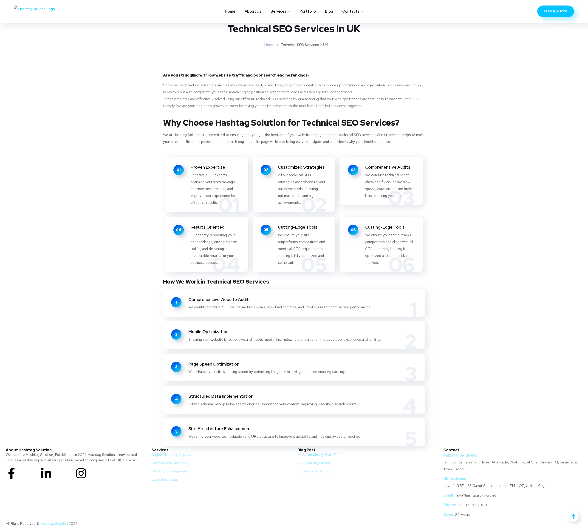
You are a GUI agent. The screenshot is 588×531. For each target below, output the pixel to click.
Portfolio (308, 11)
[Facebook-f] (11, 473)
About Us (253, 11)
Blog (329, 11)
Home (230, 11)
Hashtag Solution (54, 523)
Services (278, 11)
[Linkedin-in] (46, 473)
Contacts (350, 11)
